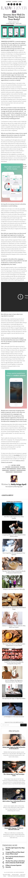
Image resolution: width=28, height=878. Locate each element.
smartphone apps (12, 470)
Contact (20, 1)
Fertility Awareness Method (11, 468)
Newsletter (8, 1)
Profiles (18, 465)
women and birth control (21, 470)
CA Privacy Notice (15, 874)
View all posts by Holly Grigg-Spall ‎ (14, 486)
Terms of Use (22, 874)
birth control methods (15, 466)
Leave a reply (18, 23)
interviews (23, 468)
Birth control (8, 466)
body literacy (22, 466)
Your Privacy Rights (6, 874)
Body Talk (13, 465)
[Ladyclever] (14, 7)
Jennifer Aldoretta (5, 470)
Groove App (19, 468)
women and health (9, 471)
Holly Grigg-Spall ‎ (11, 23)
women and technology (18, 471)
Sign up (23, 725)
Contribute (14, 1)
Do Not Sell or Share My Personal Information (16, 875)
